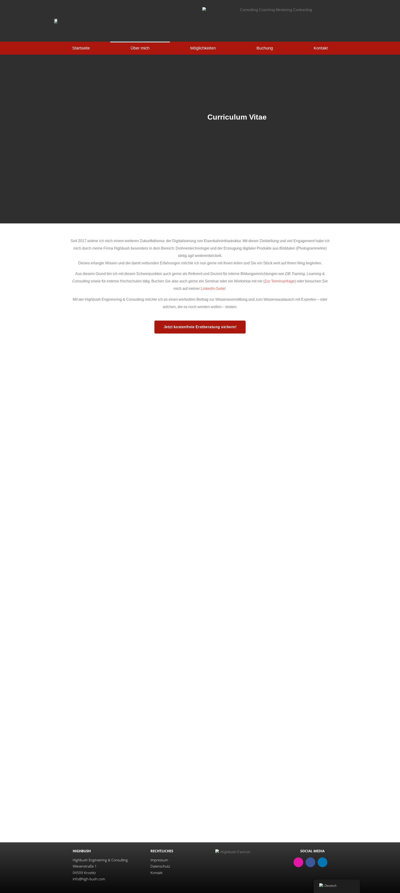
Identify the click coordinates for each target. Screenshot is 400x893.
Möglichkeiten (203, 48)
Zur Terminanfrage (280, 281)
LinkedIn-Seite (213, 288)
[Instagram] (298, 862)
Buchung (264, 48)
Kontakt (321, 48)
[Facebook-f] (310, 862)
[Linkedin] (322, 862)
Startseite (81, 48)
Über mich (140, 48)
